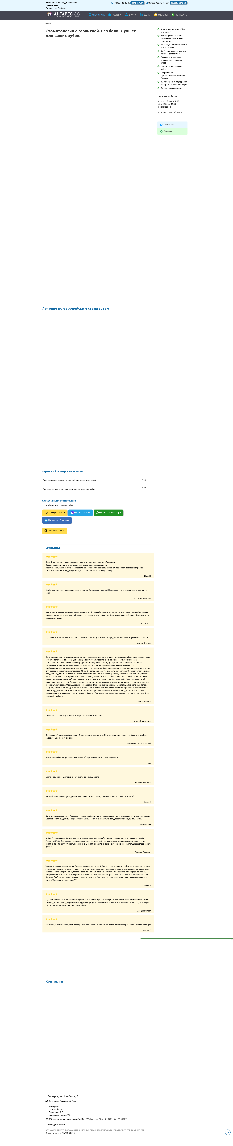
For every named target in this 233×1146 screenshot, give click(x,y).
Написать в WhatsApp (113, 75)
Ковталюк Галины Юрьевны (77, 665)
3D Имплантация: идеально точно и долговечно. (86, 362)
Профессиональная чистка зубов (76, 394)
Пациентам (169, 125)
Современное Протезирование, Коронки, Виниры (86, 411)
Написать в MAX (85, 75)
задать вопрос (178, 3)
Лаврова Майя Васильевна (124, 679)
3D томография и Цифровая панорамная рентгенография (92, 428)
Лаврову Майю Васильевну (82, 819)
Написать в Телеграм (62, 83)
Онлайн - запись (59, 93)
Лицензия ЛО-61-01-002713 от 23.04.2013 (108, 1119)
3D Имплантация (95, 131)
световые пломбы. (101, 214)
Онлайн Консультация (158, 3)
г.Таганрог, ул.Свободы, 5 (170, 112)
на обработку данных (70, 1073)
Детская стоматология (70, 442)
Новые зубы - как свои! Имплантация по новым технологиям (94, 328)
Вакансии (168, 131)
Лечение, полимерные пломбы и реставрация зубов (88, 377)
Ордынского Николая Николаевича (128, 874)
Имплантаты (85, 216)
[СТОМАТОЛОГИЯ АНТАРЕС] (62, 14)
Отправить (53, 1080)
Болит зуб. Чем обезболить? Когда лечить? (83, 345)
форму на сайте (103, 68)
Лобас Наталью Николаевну (107, 877)
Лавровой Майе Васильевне (58, 841)
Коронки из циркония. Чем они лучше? (80, 311)
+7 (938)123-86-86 (121, 3)
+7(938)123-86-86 (59, 75)
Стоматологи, (85, 148)
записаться (137, 3)
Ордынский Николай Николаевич (104, 590)
